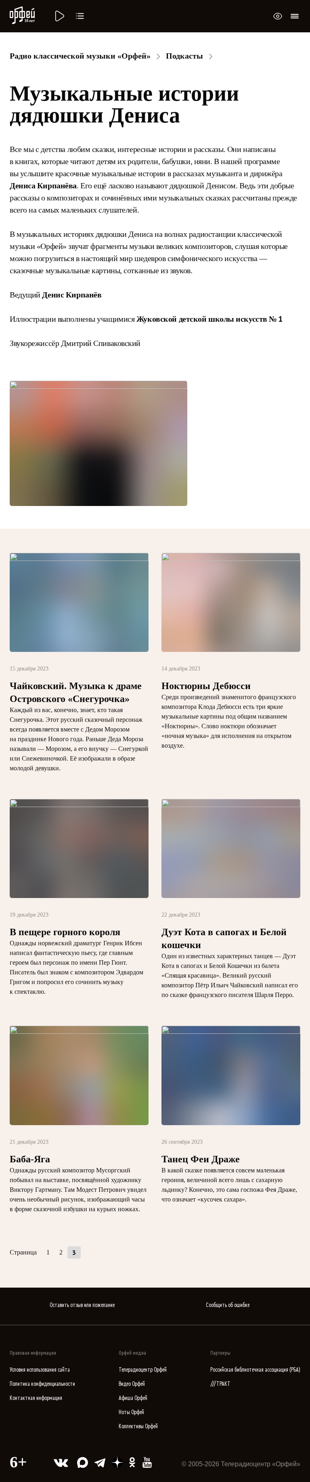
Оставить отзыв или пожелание (82, 1305)
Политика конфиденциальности (42, 1384)
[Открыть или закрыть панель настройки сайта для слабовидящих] (278, 16)
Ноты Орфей (131, 1412)
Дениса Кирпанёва (43, 185)
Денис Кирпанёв (71, 294)
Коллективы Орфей (138, 1426)
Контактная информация (36, 1398)
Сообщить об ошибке (227, 1305)
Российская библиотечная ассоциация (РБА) (255, 1370)
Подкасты (184, 55)
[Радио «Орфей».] (58, 16)
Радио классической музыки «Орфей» (80, 55)
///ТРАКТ (220, 1384)
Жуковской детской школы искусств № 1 (209, 319)
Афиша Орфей (133, 1398)
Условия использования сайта (40, 1370)
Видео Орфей (132, 1384)
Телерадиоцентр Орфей (143, 1370)
